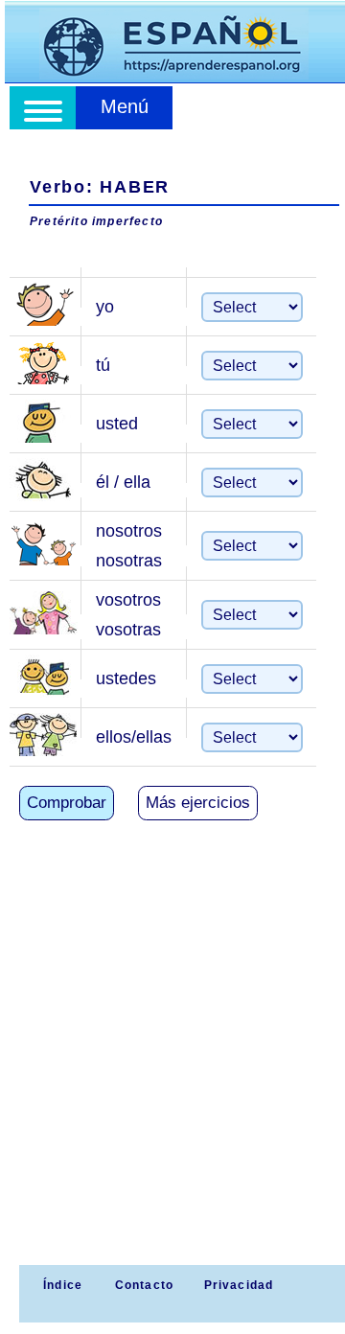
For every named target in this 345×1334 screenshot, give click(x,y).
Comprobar (66, 803)
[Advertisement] (172, 1082)
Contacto (144, 1285)
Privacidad (239, 1285)
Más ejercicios (198, 803)
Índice (60, 1285)
